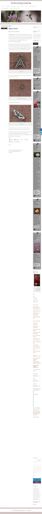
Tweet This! (37, 74)
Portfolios (34, 360)
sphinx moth (22, 48)
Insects (17, 150)
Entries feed (35, 298)
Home (3, 6)
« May (34, 475)
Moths (14, 151)
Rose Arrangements (32, 6)
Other (22, 6)
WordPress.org (35, 301)
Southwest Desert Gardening (21, 3)
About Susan (8, 6)
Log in (34, 296)
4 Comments (10, 152)
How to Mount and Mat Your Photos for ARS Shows (37, 71)
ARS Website (36, 226)
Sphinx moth (20, 150)
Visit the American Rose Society (36, 136)
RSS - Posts (34, 504)
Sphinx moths (18, 151)
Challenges (13, 6)
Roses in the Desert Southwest (15, 8)
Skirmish (29, 510)
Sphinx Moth (13, 29)
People (26, 6)
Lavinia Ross (35, 332)
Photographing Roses (36, 311)
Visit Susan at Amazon (36, 265)
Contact (18, 6)
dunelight (34, 326)
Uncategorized (13, 150)
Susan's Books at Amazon (37, 388)
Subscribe (35, 43)
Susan (34, 323)
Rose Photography (5, 8)
